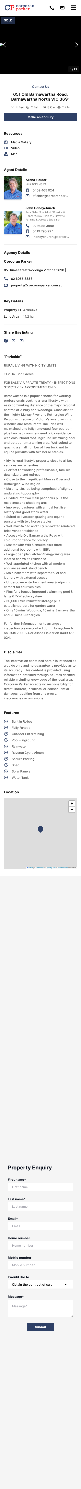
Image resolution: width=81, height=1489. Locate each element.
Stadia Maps (40, 867)
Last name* (17, 1199)
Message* (16, 1297)
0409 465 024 (43, 190)
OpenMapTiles (51, 867)
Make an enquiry (40, 117)
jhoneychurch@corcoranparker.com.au (51, 237)
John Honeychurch (40, 208)
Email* (13, 1219)
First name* (17, 1180)
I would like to (18, 1277)
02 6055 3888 (43, 226)
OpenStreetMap (63, 867)
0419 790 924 (43, 231)
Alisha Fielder (36, 180)
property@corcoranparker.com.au (37, 285)
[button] (40, 45)
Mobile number (19, 1258)
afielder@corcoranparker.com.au (51, 196)
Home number (19, 1238)
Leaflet (30, 867)
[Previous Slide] (4, 45)
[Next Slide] (76, 45)
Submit (40, 1327)
